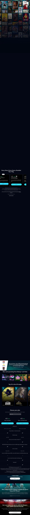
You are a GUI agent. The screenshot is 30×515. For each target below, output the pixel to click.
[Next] (28, 377)
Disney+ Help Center (23, 472)
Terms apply (16, 178)
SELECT (16, 184)
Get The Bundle (15, 512)
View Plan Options (11, 195)
